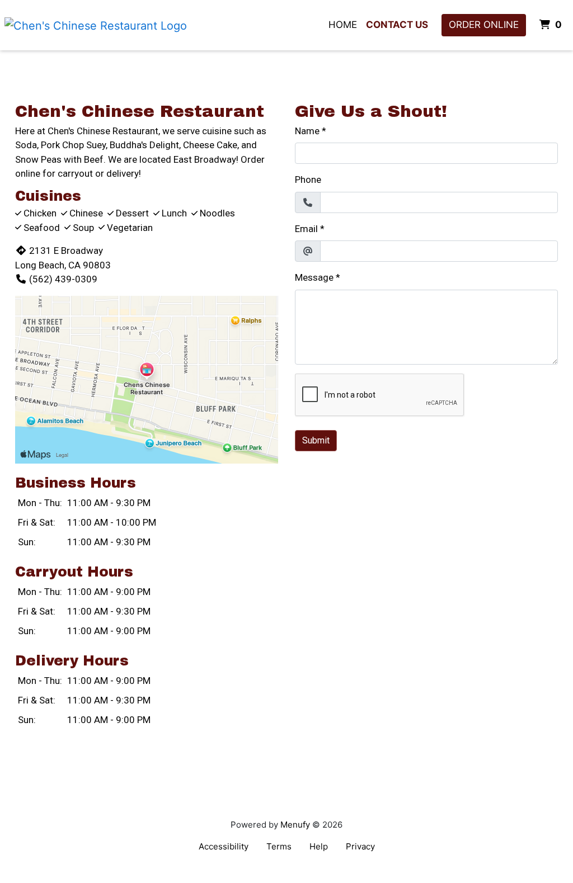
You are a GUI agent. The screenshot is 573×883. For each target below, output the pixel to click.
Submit (316, 440)
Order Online (484, 24)
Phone (308, 179)
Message (314, 277)
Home (342, 24)
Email (306, 228)
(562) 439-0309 (63, 279)
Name (307, 130)
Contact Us (397, 24)
